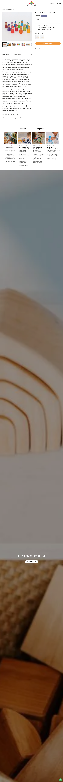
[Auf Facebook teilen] (39, 48)
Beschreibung (6, 54)
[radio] (37, 37)
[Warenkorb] (60, 3)
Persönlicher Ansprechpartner (12, 114)
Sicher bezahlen (26, 118)
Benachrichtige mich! (47, 43)
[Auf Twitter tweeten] (42, 48)
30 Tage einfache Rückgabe (11, 118)
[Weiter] (58, 149)
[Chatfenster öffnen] (60, 779)
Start (3, 9)
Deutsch (52, 3)
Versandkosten (44, 17)
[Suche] (5, 3)
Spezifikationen (18, 54)
